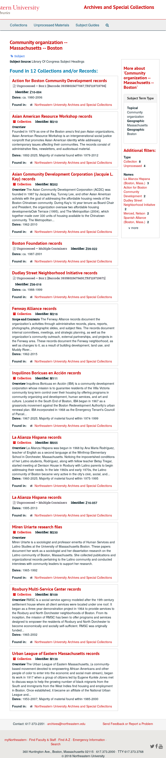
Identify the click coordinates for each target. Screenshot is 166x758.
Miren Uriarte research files (37, 527)
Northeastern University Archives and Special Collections (73, 104)
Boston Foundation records (37, 243)
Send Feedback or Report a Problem (128, 723)
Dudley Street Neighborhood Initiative (139, 202)
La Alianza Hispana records (36, 437)
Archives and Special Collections (119, 7)
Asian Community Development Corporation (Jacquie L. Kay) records (62, 176)
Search (56, 744)
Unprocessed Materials (51, 24)
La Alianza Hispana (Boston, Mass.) (137, 180)
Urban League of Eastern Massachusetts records (55, 653)
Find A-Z (64, 739)
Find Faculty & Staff (42, 739)
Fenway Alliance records (34, 308)
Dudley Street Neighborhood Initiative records (54, 273)
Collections (18, 24)
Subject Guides (87, 24)
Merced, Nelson (135, 213)
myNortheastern (16, 739)
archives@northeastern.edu (66, 723)
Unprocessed (133, 166)
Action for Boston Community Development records (59, 80)
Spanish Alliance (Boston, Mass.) (135, 219)
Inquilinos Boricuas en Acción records (46, 373)
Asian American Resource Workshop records (52, 116)
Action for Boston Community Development (135, 191)
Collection (131, 161)
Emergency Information (89, 739)
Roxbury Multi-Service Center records (46, 589)
